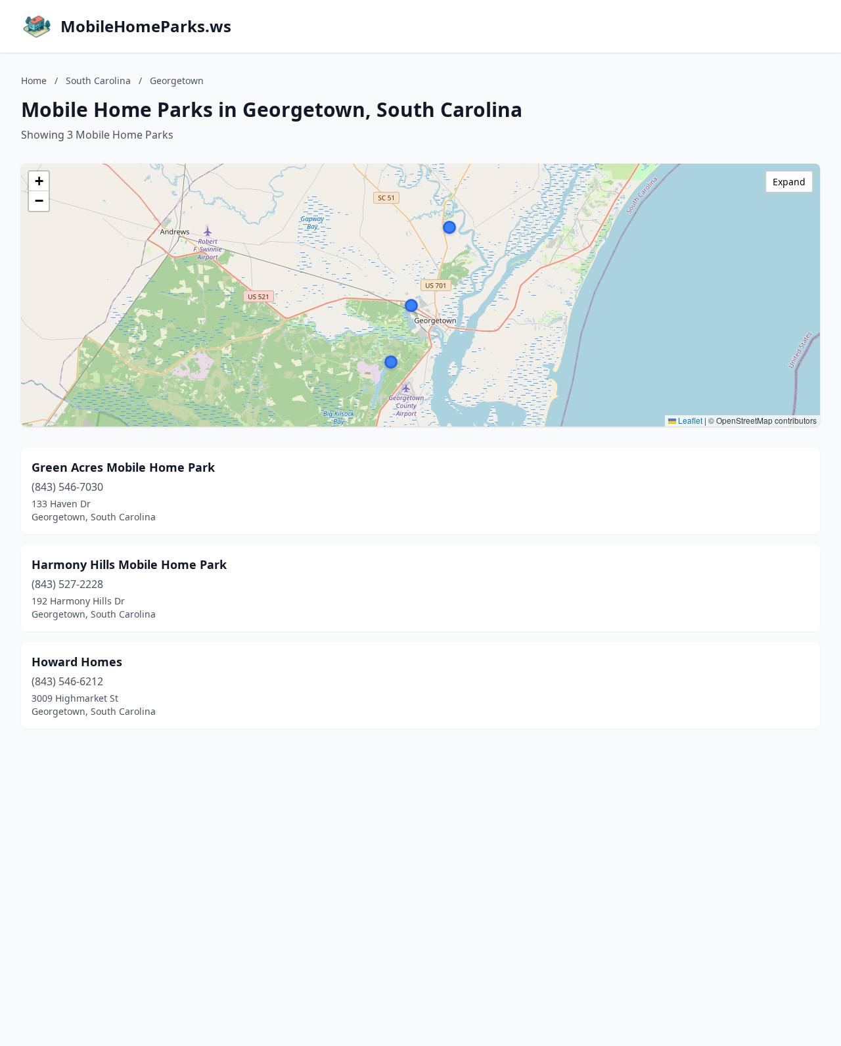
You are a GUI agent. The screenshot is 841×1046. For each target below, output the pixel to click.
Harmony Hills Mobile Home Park (129, 564)
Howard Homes (77, 662)
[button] (449, 227)
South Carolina (98, 80)
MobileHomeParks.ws (145, 26)
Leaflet (689, 420)
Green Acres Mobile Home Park (123, 467)
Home (34, 80)
